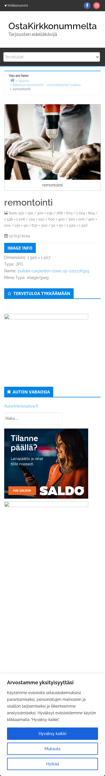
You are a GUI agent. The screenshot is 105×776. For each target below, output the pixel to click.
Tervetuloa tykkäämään (41, 293)
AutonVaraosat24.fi (21, 406)
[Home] (12, 80)
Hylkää (52, 764)
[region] (52, 724)
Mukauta (52, 749)
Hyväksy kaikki (52, 733)
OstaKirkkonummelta (52, 26)
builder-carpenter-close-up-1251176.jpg (53, 271)
